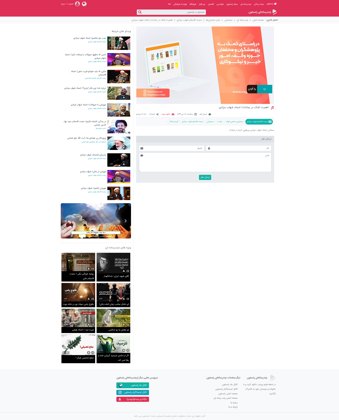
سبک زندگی (259, 4)
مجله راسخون (232, 4)
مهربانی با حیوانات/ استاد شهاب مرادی (88, 105)
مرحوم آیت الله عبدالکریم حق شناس (94, 142)
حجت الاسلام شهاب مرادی (189, 20)
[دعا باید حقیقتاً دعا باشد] (96, 221)
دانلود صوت (165, 114)
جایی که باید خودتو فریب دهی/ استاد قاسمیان (88, 73)
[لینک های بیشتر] (169, 4)
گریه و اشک (173, 121)
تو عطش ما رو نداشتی (118, 330)
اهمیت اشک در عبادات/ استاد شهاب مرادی (152, 20)
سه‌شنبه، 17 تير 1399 (185, 114)
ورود (63, 3)
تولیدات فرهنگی (180, 4)
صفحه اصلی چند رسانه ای (226, 398)
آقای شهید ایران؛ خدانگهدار (116, 276)
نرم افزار (202, 4)
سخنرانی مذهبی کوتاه (234, 121)
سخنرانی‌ (210, 121)
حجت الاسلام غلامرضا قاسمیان (95, 78)
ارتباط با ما (233, 407)
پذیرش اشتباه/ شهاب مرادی (93, 155)
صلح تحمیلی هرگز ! (85, 358)
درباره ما (234, 403)
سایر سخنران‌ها (213, 20)
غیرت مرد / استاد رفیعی (83, 330)
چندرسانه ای (245, 4)
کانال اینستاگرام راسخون (226, 389)
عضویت (70, 3)
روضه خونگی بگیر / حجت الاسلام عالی (82, 276)
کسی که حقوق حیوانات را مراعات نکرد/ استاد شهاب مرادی (85, 56)
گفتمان (211, 4)
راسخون (270, 3)
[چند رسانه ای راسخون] (262, 12)
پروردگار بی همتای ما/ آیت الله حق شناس (86, 138)
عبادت (219, 121)
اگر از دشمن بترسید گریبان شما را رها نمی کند (113, 358)
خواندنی (220, 4)
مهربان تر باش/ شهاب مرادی (93, 171)
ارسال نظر (203, 114)
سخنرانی (228, 20)
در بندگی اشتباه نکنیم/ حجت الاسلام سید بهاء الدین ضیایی (85, 123)
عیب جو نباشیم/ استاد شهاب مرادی (89, 38)
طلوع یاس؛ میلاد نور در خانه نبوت (78, 304)
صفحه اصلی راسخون (228, 394)
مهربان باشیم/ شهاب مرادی (93, 188)
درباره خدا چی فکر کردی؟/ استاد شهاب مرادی (85, 88)
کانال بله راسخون (230, 384)
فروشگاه (192, 4)
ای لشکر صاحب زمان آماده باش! (114, 304)
